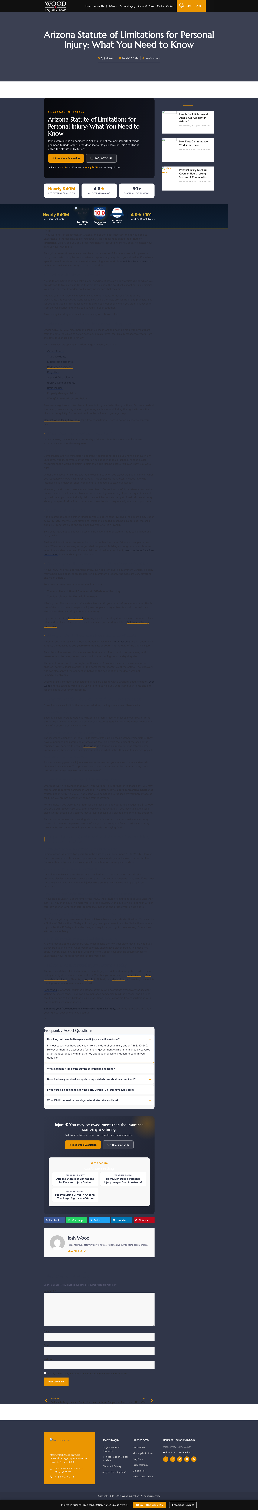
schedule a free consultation (136, 261)
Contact (170, 6)
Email (47, 1345)
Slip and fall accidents (60, 377)
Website (48, 1359)
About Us (99, 6)
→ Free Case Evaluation (66, 158)
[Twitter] (179, 1459)
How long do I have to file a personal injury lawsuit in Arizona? (83, 1039)
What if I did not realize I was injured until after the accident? (82, 1100)
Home (88, 6)
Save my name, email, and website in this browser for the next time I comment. (87, 1373)
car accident (134, 975)
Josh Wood (111, 6)
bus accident (75, 618)
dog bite (88, 979)
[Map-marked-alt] (193, 1459)
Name (48, 1330)
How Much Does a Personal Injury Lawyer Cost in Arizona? (123, 1179)
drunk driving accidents (61, 382)
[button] (54, 1220)
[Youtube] (186, 1459)
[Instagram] (172, 1459)
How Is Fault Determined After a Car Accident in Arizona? (193, 117)
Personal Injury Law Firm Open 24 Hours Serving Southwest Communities (193, 173)
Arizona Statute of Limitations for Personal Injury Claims (75, 1179)
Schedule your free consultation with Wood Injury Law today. (80, 1008)
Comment (50, 1290)
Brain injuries (55, 387)
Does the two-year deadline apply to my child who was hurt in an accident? (91, 1079)
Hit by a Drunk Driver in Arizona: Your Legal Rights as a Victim (75, 1195)
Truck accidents (56, 356)
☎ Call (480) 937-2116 (149, 1505)
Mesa (148, 975)
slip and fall (118, 979)
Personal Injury (128, 6)
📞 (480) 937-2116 (101, 158)
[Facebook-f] (165, 1459)
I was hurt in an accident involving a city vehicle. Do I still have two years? (90, 1089)
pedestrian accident (55, 979)
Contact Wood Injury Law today (62, 419)
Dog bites (53, 372)
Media (160, 6)
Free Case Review (183, 1505)
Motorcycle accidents (60, 361)
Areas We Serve (146, 6)
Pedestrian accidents (60, 367)
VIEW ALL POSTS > (77, 1250)
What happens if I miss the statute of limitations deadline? (81, 1068)
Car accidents (55, 351)
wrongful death (122, 641)
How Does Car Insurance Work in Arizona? (193, 143)
